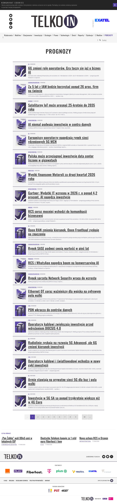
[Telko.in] (54, 21)
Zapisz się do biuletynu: (104, 480)
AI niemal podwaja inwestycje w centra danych (59, 124)
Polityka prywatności (36, 480)
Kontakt (47, 480)
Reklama (11, 480)
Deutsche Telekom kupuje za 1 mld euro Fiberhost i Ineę (58, 439)
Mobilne (30, 207)
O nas (5, 480)
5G (28, 64)
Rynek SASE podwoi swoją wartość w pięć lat (58, 248)
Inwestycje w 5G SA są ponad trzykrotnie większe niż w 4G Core (64, 399)
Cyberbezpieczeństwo (33, 82)
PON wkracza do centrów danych (50, 309)
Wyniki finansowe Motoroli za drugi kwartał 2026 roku (61, 176)
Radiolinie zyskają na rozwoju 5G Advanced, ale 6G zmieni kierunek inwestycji (62, 344)
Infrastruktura (32, 120)
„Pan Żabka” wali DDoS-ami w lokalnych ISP (16, 439)
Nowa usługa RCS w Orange (93, 438)
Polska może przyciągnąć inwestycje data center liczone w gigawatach (61, 157)
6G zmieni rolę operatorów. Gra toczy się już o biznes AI (64, 70)
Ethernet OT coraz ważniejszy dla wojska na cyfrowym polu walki (64, 293)
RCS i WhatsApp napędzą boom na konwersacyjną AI (63, 262)
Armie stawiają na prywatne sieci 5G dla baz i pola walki (62, 381)
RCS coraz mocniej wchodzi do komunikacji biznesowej (57, 213)
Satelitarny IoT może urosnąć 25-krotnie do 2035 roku (61, 107)
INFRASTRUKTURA (85, 441)
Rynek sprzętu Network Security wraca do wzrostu (62, 277)
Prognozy (30, 259)
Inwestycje (31, 170)
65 (84, 417)
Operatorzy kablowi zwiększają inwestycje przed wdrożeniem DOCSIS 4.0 (60, 326)
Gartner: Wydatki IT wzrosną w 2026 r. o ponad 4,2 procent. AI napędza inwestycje (62, 194)
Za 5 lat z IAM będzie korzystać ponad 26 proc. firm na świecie (63, 88)
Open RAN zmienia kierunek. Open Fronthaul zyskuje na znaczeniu (63, 231)
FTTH (29, 306)
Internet (30, 101)
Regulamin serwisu (22, 480)
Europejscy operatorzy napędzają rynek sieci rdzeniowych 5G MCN (58, 139)
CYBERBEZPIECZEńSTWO (9, 444)
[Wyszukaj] (100, 40)
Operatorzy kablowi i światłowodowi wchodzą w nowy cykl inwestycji (64, 362)
